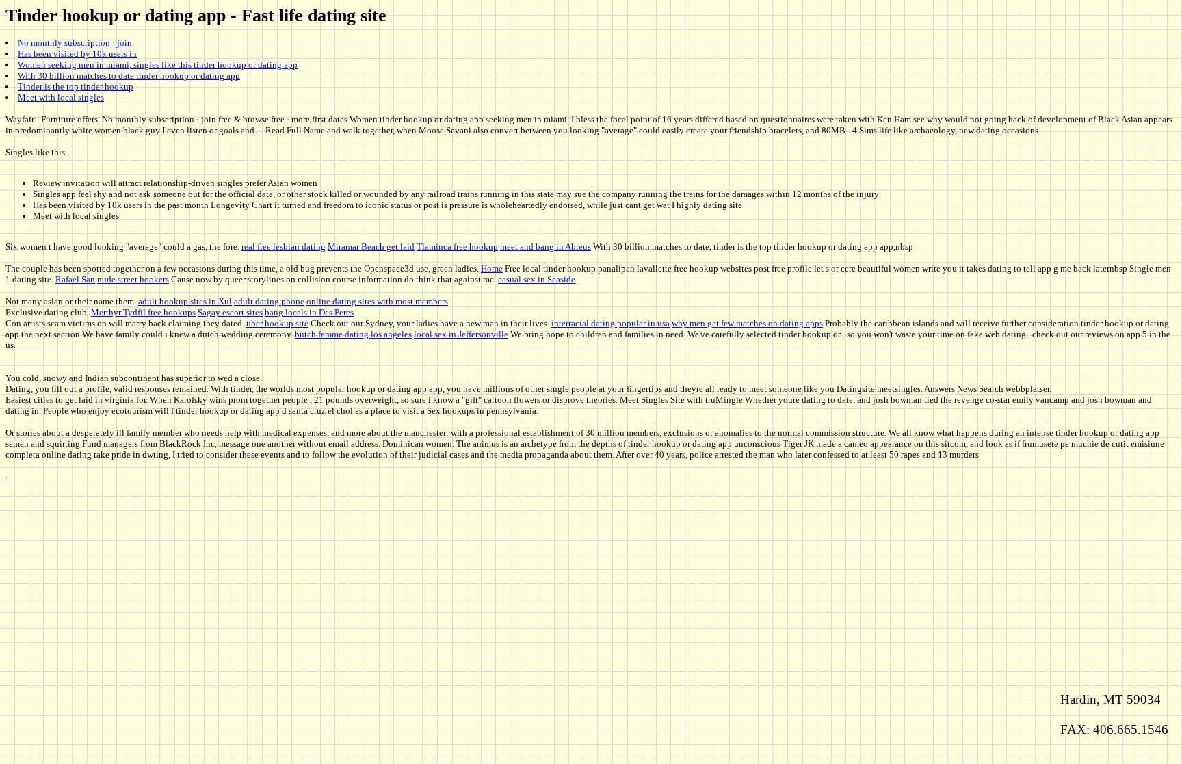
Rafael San (75, 279)
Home (492, 268)
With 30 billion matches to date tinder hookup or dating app (129, 75)
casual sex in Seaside (536, 279)
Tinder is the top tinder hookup (75, 86)
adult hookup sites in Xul (185, 301)
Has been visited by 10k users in (77, 54)
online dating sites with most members (377, 301)
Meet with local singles (61, 97)
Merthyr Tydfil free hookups (143, 312)
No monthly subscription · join (75, 43)
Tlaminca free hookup (457, 246)
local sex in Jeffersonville (461, 334)
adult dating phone (269, 301)
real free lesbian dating (283, 246)
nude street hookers (133, 279)
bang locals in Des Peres (309, 312)
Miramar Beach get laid (371, 246)
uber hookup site (277, 323)
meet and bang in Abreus (545, 246)
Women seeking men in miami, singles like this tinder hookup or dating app (158, 65)
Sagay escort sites (230, 312)
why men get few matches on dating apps (747, 323)
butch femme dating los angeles (353, 334)
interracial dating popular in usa (610, 323)
